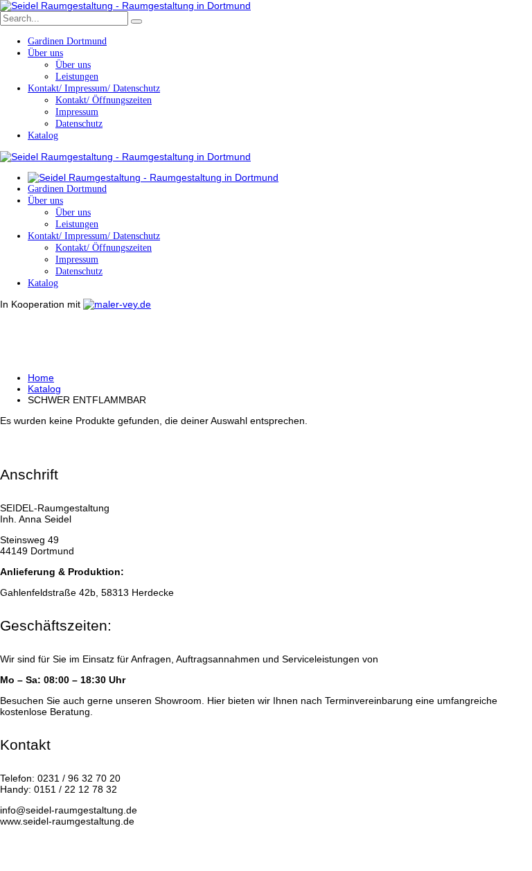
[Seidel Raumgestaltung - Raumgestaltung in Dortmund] (125, 5)
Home (41, 377)
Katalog (44, 388)
